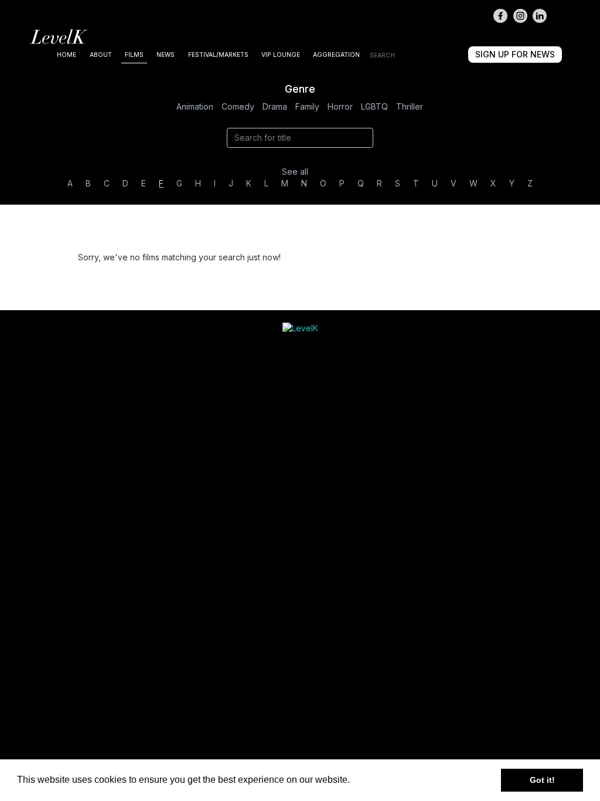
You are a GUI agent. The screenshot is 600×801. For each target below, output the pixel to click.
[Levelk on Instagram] (520, 16)
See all (295, 172)
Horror (340, 106)
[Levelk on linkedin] (540, 16)
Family (307, 106)
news (165, 55)
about (101, 55)
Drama (274, 106)
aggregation (336, 55)
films (134, 55)
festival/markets (218, 55)
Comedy (237, 106)
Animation (194, 106)
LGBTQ (374, 106)
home (66, 55)
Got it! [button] (542, 780)
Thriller (409, 106)
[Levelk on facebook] (500, 16)
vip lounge (280, 55)
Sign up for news (515, 54)
